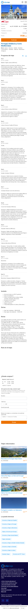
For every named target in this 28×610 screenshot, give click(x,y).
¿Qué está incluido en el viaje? (8, 584)
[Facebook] (3, 600)
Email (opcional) (5, 407)
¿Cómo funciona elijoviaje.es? (8, 581)
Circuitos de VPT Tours (19, 554)
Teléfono (3, 401)
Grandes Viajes (6, 554)
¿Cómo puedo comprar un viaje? (9, 583)
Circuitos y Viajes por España (9, 520)
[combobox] (3, 404)
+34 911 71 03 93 (6, 385)
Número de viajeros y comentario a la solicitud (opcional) (12, 414)
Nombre (3, 396)
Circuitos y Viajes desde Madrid (10, 535)
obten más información (14, 608)
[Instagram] (7, 600)
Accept (22, 608)
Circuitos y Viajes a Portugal (9, 524)
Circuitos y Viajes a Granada (9, 546)
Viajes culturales (6, 539)
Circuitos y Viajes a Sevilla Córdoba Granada (13, 543)
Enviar (14, 422)
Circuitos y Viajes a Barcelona (9, 528)
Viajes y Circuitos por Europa (9, 531)
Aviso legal (3, 588)
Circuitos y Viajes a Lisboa (8, 550)
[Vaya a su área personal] (22, 2)
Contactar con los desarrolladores (9, 586)
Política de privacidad (6, 590)
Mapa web (3, 591)
